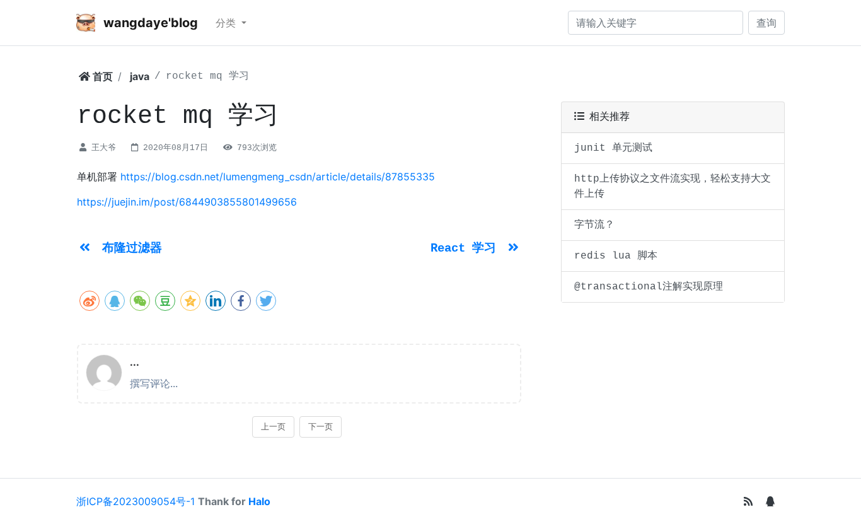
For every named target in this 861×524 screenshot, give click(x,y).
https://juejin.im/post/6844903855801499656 (187, 201)
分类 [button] (227, 22)
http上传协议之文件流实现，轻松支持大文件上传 (672, 186)
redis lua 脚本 (615, 256)
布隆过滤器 (132, 248)
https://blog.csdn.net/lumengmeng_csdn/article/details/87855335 (277, 176)
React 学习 (466, 248)
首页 (101, 76)
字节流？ (594, 225)
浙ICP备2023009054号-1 (135, 501)
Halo (259, 501)
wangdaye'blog (149, 22)
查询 (766, 22)
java (139, 76)
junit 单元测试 (613, 148)
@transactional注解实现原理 (648, 287)
